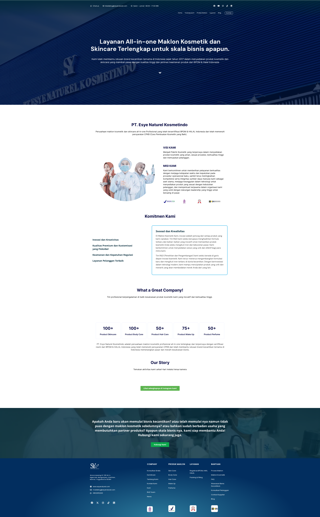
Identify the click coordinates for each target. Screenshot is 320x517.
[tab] (112, 239)
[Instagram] (222, 5)
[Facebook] (214, 5)
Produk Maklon (202, 13)
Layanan (213, 13)
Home (180, 13)
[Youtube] (218, 5)
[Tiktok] (227, 5)
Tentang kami (189, 13)
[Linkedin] (231, 5)
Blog (219, 13)
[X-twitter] (97, 502)
